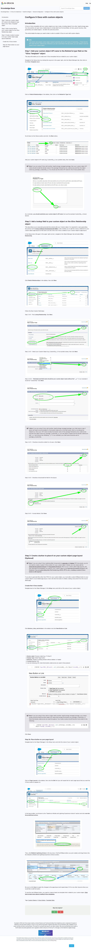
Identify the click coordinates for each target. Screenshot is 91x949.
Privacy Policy (53, 940)
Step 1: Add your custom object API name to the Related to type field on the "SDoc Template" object (10, 23)
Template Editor (50, 900)
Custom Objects (32, 900)
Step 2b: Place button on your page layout (11, 45)
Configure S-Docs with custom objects (54, 11)
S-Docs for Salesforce (16, 11)
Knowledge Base (5, 11)
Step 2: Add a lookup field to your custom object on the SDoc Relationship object (10, 30)
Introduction (5, 17)
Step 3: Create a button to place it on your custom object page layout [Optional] (10, 36)
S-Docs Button (41, 900)
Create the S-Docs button (10, 41)
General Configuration (38, 11)
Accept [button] (71, 945)
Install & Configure (27, 11)
